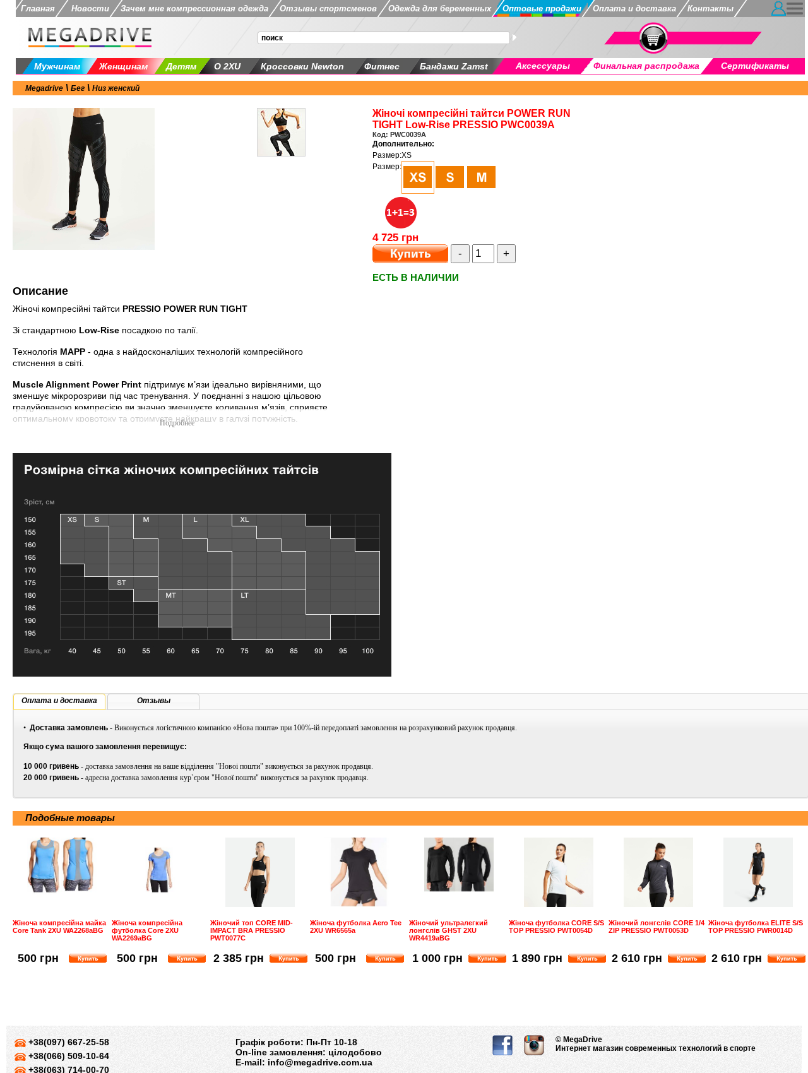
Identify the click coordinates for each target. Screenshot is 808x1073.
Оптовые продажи (541, 8)
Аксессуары (543, 66)
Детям (181, 66)
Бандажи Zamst (454, 66)
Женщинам (123, 66)
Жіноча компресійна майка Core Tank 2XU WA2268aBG (59, 926)
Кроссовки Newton (302, 66)
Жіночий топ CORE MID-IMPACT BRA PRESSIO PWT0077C (251, 930)
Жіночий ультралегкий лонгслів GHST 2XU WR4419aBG (448, 930)
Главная (38, 8)
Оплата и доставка (634, 8)
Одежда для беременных (439, 8)
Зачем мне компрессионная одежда (194, 8)
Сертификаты (755, 66)
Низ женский (116, 88)
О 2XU (227, 66)
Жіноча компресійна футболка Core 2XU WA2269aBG (147, 930)
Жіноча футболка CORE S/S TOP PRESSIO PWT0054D (556, 926)
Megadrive (44, 88)
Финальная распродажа (646, 66)
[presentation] (59, 701)
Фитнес (382, 66)
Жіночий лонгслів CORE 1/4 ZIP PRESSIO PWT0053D (656, 926)
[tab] (59, 702)
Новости (87, 8)
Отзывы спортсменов (328, 8)
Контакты (710, 8)
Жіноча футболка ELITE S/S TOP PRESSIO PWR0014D (755, 926)
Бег (78, 88)
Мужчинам (57, 66)
